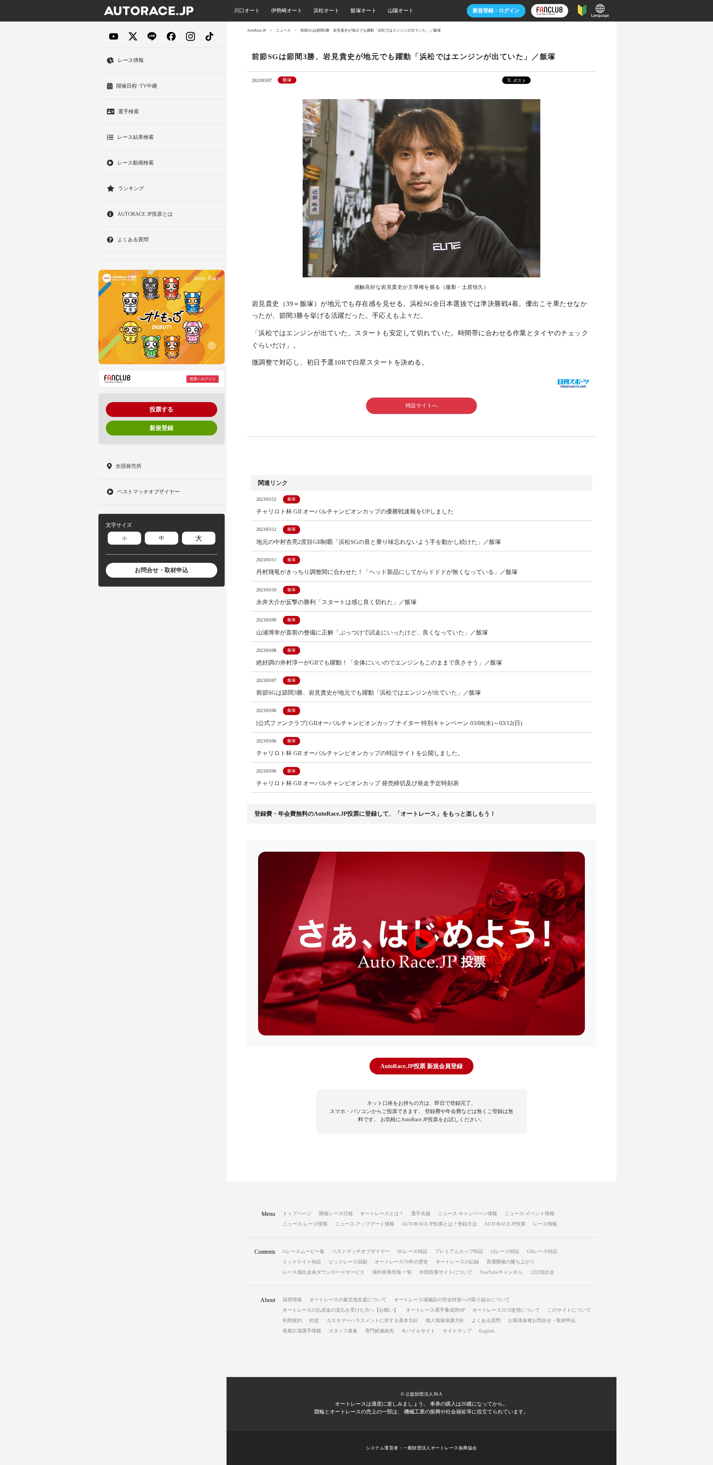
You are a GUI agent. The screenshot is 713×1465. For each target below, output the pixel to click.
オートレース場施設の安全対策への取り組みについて (452, 1299)
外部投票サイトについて (445, 1272)
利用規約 (292, 1320)
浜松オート (326, 10)
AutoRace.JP (256, 30)
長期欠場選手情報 (302, 1331)
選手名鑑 (420, 1213)
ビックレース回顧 (348, 1262)
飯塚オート (364, 10)
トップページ (297, 1213)
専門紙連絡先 (379, 1331)
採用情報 (292, 1299)
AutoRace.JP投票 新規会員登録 (421, 1066)
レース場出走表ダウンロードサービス (324, 1272)
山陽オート (401, 10)
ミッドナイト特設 (302, 1262)
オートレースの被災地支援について (348, 1299)
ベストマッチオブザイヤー (361, 1251)
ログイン (496, 10)
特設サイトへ (422, 405)
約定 (314, 1320)
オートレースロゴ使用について (506, 1310)
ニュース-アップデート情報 (364, 1224)
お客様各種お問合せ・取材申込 (542, 1320)
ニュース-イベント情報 (529, 1213)
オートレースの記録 (457, 1262)
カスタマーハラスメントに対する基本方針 (372, 1320)
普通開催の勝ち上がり (510, 1262)
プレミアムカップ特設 (459, 1251)
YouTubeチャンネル (501, 1272)
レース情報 (545, 1224)
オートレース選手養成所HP (435, 1310)
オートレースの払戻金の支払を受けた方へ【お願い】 (340, 1310)
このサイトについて (569, 1310)
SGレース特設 (412, 1251)
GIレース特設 (505, 1251)
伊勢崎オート (286, 10)
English (487, 1331)
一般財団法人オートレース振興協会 (440, 1448)
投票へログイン (203, 379)
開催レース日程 (336, 1213)
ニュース (283, 30)
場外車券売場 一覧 (392, 1272)
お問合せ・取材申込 (161, 570)
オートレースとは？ (382, 1213)
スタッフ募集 (343, 1331)
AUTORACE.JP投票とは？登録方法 (439, 1224)
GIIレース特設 (542, 1251)
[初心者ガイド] (582, 10)
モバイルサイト (418, 1331)
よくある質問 (486, 1320)
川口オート (247, 10)
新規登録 (161, 428)
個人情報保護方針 (445, 1320)
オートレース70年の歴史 (401, 1262)
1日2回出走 (542, 1272)
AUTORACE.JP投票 (504, 1224)
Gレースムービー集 (304, 1251)
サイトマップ (457, 1331)
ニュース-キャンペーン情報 (467, 1213)
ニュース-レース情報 (305, 1224)
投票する (161, 409)
